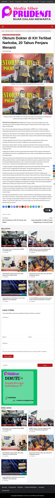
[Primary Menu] (2, 26)
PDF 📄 (47, 210)
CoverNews (32, 495)
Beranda (11, 1)
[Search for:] (20, 365)
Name (4, 337)
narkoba (9, 214)
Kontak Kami (50, 1)
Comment (5, 317)
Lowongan (43, 1)
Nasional (9, 245)
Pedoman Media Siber (34, 1)
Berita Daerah (32, 245)
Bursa (30, 270)
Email (30, 337)
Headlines (13, 34)
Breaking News (6, 34)
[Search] (52, 26)
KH (6, 214)
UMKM (14, 245)
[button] (3, 207)
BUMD (38, 245)
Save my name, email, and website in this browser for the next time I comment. (24, 351)
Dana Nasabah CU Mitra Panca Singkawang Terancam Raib (42, 220)
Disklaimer (25, 1)
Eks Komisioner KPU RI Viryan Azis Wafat (14, 220)
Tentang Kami (18, 1)
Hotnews (18, 34)
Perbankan (15, 270)
